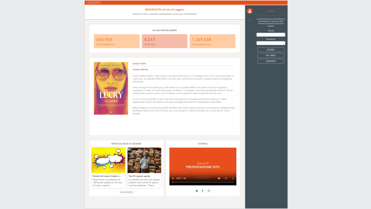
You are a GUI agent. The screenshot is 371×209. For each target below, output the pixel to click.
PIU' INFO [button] (270, 55)
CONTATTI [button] (271, 61)
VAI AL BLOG (126, 192)
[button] (250, 11)
